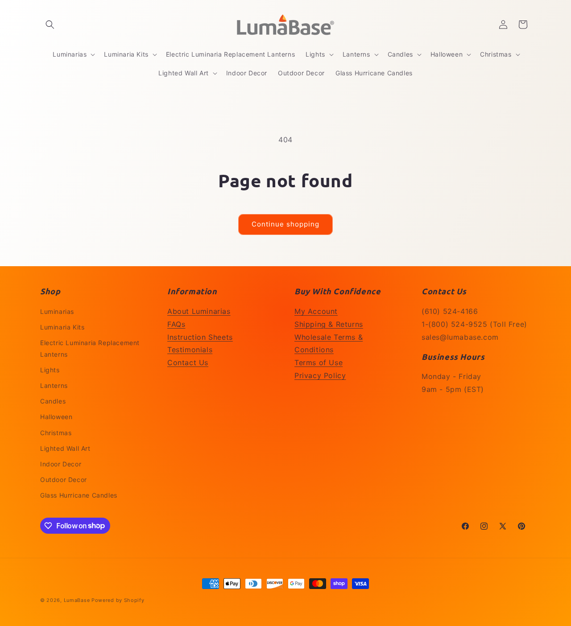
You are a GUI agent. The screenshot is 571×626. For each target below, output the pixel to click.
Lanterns (54, 385)
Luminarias (57, 311)
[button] (50, 24)
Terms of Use (318, 362)
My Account (316, 311)
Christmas (55, 433)
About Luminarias (199, 311)
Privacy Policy (320, 375)
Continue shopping (285, 224)
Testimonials (189, 349)
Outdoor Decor (63, 479)
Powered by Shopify (118, 600)
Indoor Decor (60, 464)
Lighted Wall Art (65, 448)
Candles (53, 401)
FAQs (176, 324)
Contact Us (187, 362)
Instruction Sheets (200, 337)
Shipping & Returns (328, 324)
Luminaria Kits (62, 327)
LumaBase (77, 600)
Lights (50, 370)
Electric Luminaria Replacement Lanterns (90, 348)
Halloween (56, 416)
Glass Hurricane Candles (78, 495)
